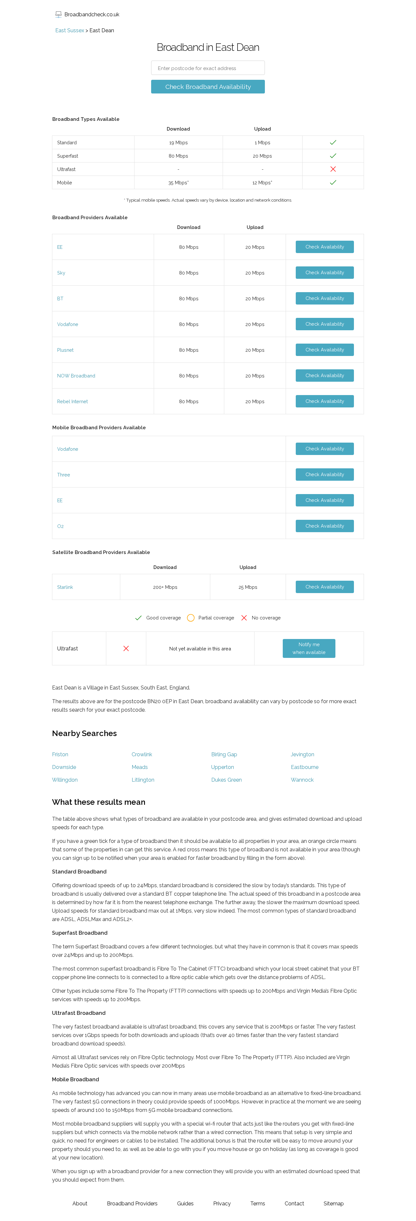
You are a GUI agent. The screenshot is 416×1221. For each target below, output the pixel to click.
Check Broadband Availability (208, 86)
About (79, 1203)
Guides (185, 1203)
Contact (294, 1203)
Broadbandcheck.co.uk (91, 14)
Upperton (222, 767)
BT (60, 298)
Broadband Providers (132, 1203)
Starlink (65, 587)
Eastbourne (304, 767)
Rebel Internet (72, 401)
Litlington (143, 780)
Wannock (302, 780)
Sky (61, 273)
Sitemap (334, 1203)
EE (59, 247)
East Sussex (69, 30)
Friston (60, 754)
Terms (257, 1203)
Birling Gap (224, 754)
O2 (60, 526)
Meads (140, 767)
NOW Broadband (76, 375)
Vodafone (67, 324)
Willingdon (65, 780)
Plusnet (65, 350)
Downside (64, 767)
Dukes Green (226, 780)
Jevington (302, 754)
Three (63, 474)
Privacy (222, 1203)
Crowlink (142, 754)
